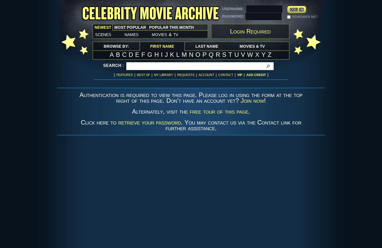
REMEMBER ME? (305, 17)
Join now (252, 100)
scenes (103, 34)
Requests (185, 75)
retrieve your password (149, 122)
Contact (225, 75)
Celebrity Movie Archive (150, 13)
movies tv (165, 34)
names (131, 34)
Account (206, 75)
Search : (113, 65)
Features (124, 75)
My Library (163, 75)
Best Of (143, 75)
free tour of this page (219, 111)
